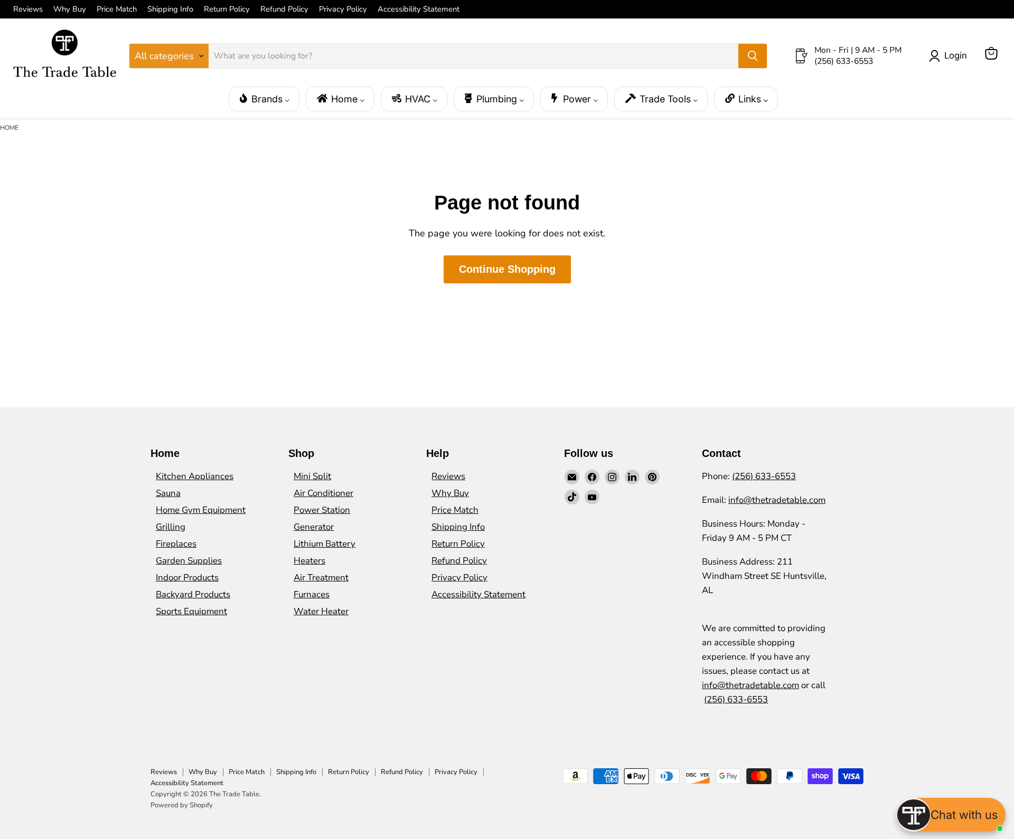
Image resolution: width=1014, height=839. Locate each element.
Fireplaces (176, 544)
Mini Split (312, 476)
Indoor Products (187, 577)
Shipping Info (170, 9)
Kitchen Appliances (194, 476)
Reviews (28, 9)
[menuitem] (264, 99)
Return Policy (227, 9)
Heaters (309, 561)
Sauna (168, 493)
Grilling (170, 527)
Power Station (322, 510)
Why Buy (69, 9)
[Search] (752, 56)
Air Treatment (321, 577)
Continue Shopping (507, 269)
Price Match (117, 9)
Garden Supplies (189, 561)
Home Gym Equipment (201, 510)
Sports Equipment (191, 611)
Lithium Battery (324, 544)
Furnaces (312, 594)
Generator (314, 527)
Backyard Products (193, 594)
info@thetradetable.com (776, 500)
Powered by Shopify (182, 805)
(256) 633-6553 (764, 476)
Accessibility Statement (418, 9)
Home (9, 127)
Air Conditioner (323, 493)
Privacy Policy (343, 9)
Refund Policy (284, 9)
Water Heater (321, 611)
